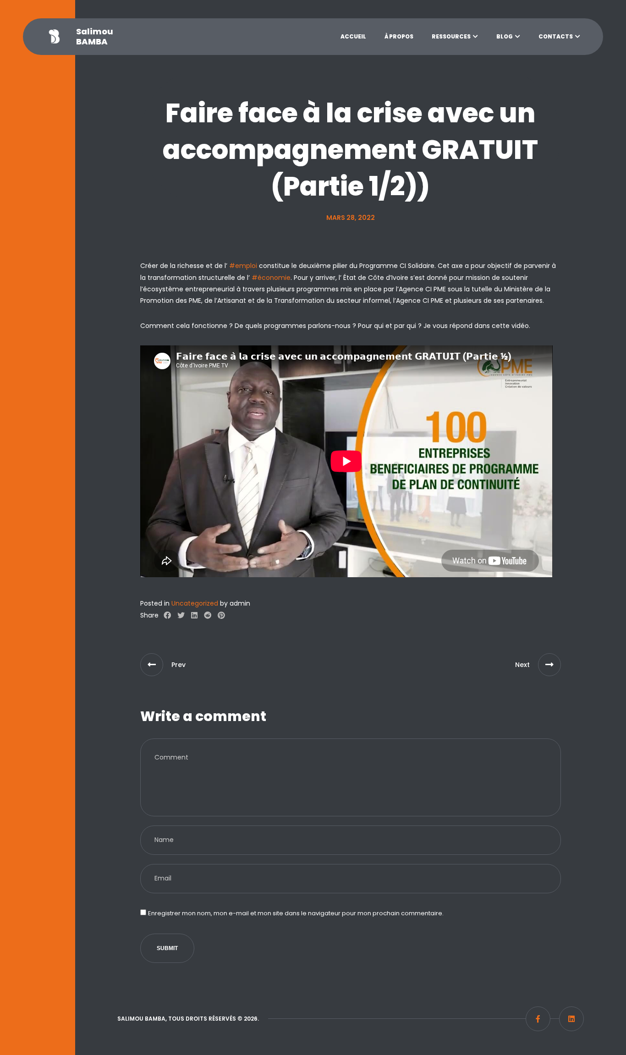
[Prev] (151, 664)
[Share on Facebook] (167, 616)
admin (240, 603)
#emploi (243, 265)
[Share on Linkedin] (194, 616)
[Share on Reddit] (207, 616)
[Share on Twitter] (181, 616)
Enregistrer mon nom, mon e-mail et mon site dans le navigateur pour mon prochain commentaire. (296, 913)
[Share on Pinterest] (221, 616)
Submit (167, 948)
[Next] (549, 664)
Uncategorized (194, 603)
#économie (271, 277)
